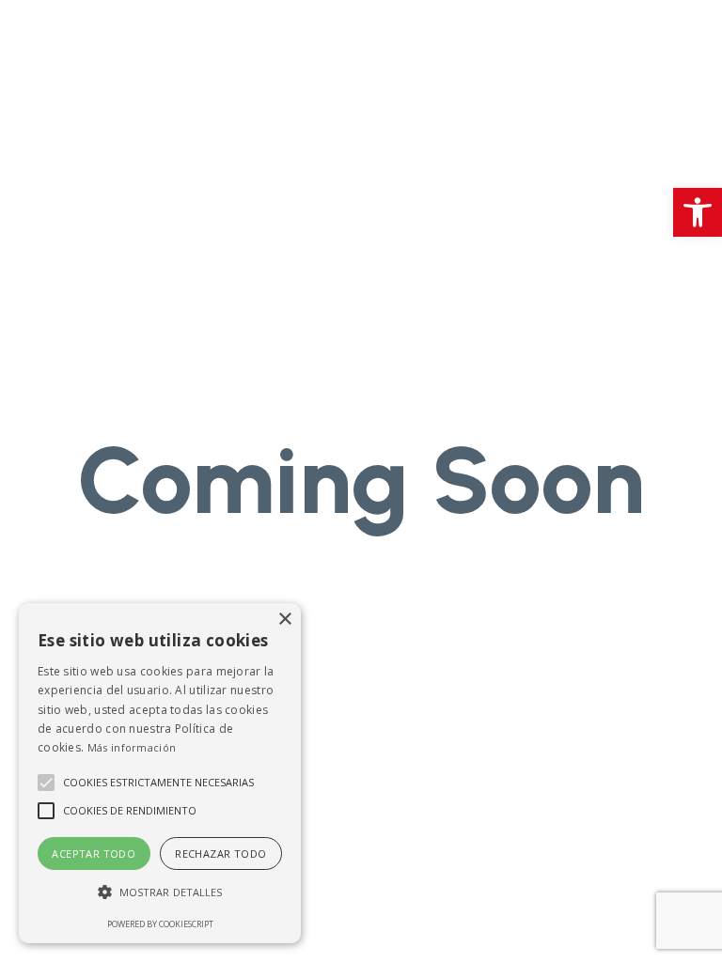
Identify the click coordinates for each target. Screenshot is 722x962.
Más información (132, 747)
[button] (697, 212)
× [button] (284, 620)
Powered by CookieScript (160, 924)
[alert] (160, 773)
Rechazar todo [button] (220, 853)
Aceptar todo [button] (93, 853)
